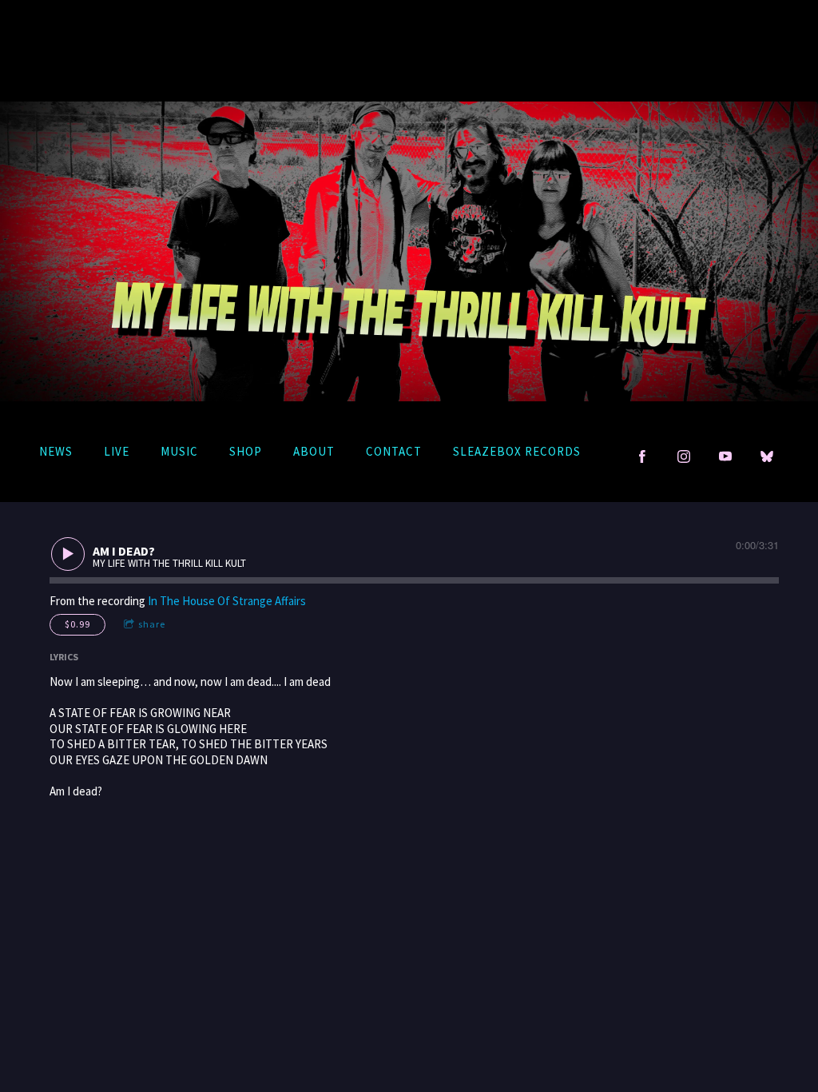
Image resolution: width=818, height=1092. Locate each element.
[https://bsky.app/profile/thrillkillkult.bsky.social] (766, 456)
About (314, 451)
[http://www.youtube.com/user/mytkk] (725, 456)
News (56, 451)
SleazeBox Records (517, 451)
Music (179, 451)
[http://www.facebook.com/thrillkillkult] (642, 456)
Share (151, 624)
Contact (394, 451)
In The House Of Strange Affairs (227, 600)
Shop (245, 451)
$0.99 (77, 624)
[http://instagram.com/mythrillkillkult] (683, 456)
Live (116, 451)
